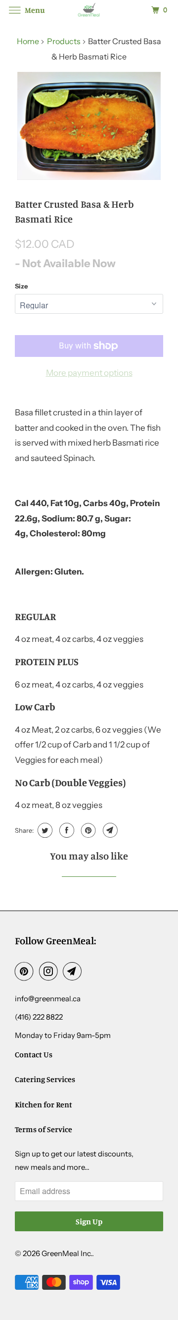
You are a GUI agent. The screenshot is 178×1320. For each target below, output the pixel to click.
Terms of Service (43, 1129)
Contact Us (33, 1054)
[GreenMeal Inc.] (89, 9)
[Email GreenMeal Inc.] (74, 971)
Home (28, 41)
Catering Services (45, 1079)
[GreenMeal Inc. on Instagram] (50, 971)
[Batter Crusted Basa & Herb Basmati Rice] (89, 126)
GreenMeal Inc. (67, 1253)
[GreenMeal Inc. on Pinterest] (26, 971)
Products (64, 41)
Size (21, 286)
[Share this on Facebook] (65, 830)
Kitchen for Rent (43, 1104)
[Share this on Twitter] (43, 830)
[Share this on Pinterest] (87, 830)
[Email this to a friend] (109, 830)
